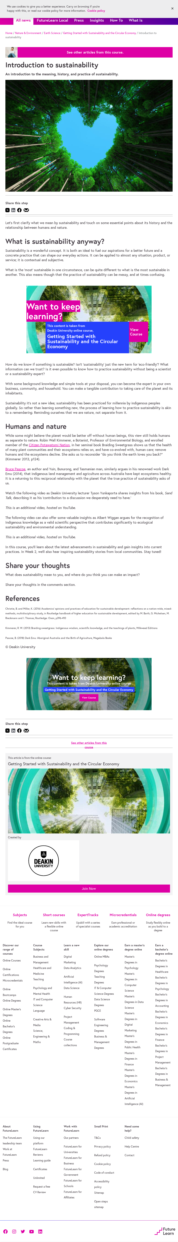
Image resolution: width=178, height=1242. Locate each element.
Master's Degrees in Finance (131, 1058)
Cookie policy (102, 1164)
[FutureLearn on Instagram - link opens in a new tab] (14, 1231)
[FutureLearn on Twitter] (22, 1231)
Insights (97, 20)
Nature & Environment (28, 33)
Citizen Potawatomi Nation (49, 445)
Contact (129, 1155)
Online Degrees (12, 1000)
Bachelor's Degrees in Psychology (162, 983)
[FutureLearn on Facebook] (6, 1231)
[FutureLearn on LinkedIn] (40, 1231)
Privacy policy (102, 1146)
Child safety (132, 1137)
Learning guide (42, 1160)
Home (8, 33)
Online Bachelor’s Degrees (9, 1026)
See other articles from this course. (95, 52)
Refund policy (102, 1155)
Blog (5, 1169)
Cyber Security (72, 1008)
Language (39, 1010)
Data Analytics (72, 968)
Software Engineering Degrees (101, 1025)
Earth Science (52, 33)
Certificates (40, 1169)
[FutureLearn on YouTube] (31, 1231)
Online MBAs (101, 956)
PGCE (97, 1010)
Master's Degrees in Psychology (131, 962)
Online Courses (12, 960)
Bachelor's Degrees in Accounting (162, 1000)
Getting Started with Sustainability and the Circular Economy (99, 33)
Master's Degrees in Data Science (134, 1002)
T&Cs (97, 1137)
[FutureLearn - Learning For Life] (165, 1231)
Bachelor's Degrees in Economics (161, 1017)
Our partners (71, 1137)
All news (23, 20)
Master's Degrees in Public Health (132, 1041)
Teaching (38, 979)
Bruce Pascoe (15, 469)
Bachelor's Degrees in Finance (161, 1034)
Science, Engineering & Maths (41, 1036)
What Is (136, 20)
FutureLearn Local (52, 20)
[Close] (172, 8)
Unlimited (39, 1178)
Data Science (71, 988)
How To (116, 20)
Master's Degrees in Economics (131, 1075)
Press (79, 20)
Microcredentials (13, 980)
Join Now (89, 888)
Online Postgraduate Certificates (11, 1043)
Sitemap (99, 1192)
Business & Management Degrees (102, 1042)
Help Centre (132, 1146)
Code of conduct (104, 1172)
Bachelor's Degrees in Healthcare (161, 966)
